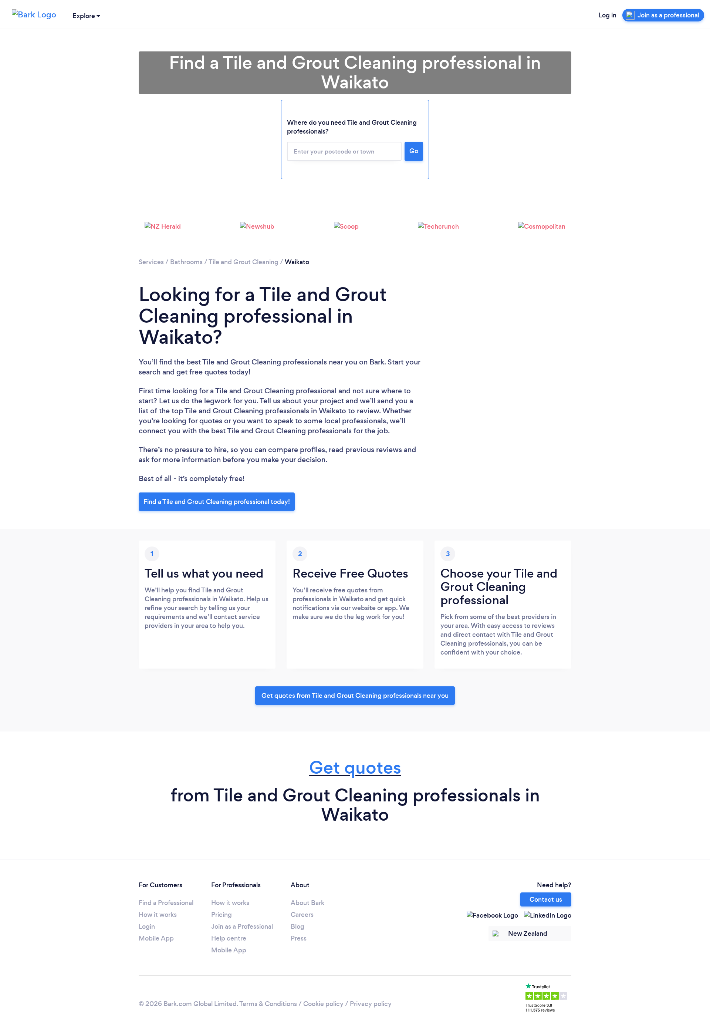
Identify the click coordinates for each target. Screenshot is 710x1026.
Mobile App (156, 938)
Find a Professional (166, 902)
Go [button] (413, 151)
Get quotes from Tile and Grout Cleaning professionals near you (355, 695)
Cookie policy (323, 1003)
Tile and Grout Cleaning (243, 262)
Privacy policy (371, 1003)
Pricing (221, 914)
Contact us (546, 899)
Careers (302, 914)
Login (147, 926)
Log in (607, 15)
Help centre (228, 938)
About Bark (307, 902)
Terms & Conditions (268, 1003)
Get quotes (355, 767)
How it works (158, 914)
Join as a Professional (242, 926)
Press (299, 938)
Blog (297, 926)
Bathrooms (186, 262)
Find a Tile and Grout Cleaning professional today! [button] (216, 501)
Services (151, 262)
